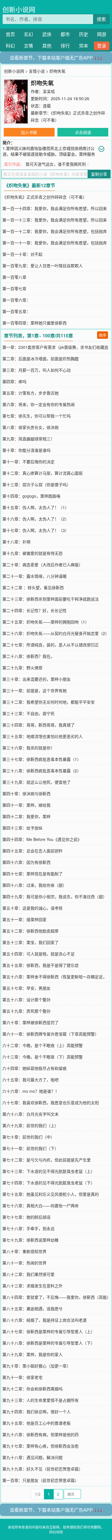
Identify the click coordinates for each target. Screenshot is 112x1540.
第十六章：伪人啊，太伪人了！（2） (35, 519)
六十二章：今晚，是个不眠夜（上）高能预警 (42, 1045)
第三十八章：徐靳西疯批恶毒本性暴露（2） (41, 770)
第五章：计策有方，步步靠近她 (30, 393)
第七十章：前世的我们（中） (28, 1137)
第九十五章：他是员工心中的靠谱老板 (36, 1423)
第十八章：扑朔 (16, 542)
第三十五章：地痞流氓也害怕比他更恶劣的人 (42, 736)
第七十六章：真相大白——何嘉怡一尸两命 (40, 1205)
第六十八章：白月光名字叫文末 (30, 1114)
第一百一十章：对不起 (22, 254)
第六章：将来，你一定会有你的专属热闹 (38, 404)
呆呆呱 (49, 91)
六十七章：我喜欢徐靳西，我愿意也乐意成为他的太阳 (50, 1102)
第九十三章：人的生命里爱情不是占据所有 (40, 1400)
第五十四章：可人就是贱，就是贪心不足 (38, 954)
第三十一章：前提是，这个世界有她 (34, 690)
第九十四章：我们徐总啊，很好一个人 (36, 1411)
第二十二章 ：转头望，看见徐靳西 (33, 587)
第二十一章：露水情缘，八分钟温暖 (34, 576)
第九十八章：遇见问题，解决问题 (32, 1457)
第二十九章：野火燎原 (22, 667)
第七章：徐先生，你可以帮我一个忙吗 (36, 416)
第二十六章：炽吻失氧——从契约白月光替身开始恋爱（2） (55, 633)
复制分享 (99, 174)
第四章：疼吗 (14, 381)
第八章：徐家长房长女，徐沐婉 (30, 427)
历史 (83, 34)
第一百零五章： (16, 311)
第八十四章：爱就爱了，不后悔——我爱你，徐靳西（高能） (56, 1297)
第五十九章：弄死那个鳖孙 (26, 1011)
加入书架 (29, 132)
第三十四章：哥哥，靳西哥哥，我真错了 (38, 725)
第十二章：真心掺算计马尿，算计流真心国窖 (42, 473)
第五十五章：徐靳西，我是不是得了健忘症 (40, 965)
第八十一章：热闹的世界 (24, 1263)
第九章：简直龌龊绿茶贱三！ (28, 439)
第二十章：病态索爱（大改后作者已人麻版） (42, 564)
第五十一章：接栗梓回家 (24, 919)
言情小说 (37, 71)
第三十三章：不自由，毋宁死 (28, 713)
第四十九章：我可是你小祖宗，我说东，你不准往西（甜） (54, 896)
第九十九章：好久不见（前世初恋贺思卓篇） (42, 1469)
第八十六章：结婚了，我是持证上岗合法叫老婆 (44, 1320)
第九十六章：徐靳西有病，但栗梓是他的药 (40, 1434)
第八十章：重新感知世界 (24, 1251)
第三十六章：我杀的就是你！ (28, 748)
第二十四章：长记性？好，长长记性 (34, 610)
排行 (65, 45)
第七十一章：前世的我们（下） (30, 1148)
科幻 (10, 45)
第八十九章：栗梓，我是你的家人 (32, 1354)
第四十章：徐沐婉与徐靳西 (26, 793)
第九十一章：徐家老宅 (22, 1377)
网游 (101, 34)
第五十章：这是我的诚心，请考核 (32, 908)
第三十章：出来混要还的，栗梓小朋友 (36, 679)
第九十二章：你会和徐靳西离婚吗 (32, 1388)
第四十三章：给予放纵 (22, 828)
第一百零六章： (16, 300)
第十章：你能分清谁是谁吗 (26, 450)
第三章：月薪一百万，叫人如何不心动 (36, 370)
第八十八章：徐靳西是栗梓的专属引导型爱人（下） (48, 1343)
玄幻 (28, 34)
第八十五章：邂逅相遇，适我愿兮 (32, 1308)
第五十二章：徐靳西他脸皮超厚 (30, 931)
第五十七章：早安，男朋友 (26, 988)
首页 (10, 34)
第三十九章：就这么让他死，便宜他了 (36, 782)
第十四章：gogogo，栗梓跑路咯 (31, 496)
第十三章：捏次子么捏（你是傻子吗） (36, 484)
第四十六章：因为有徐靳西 (26, 862)
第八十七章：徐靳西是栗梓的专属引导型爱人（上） (48, 1331)
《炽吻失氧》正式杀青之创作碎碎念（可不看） (44, 197)
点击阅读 (83, 132)
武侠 (46, 34)
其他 (46, 45)
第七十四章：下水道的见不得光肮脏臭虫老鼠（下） (48, 1182)
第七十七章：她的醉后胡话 (26, 1217)
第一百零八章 (14, 277)
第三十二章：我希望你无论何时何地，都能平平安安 (48, 702)
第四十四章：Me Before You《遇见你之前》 (42, 839)
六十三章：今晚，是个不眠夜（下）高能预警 (42, 1057)
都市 (65, 34)
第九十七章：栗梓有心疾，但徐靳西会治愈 (40, 1446)
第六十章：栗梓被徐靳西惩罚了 (30, 1022)
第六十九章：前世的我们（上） (30, 1125)
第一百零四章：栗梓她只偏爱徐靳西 (34, 323)
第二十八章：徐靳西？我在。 (28, 656)
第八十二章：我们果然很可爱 (28, 1274)
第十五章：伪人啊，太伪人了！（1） (35, 507)
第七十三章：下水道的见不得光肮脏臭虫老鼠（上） (48, 1171)
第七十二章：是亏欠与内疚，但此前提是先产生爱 (46, 1160)
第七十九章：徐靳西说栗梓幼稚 (30, 1240)
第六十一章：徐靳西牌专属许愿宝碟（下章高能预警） (50, 1034)
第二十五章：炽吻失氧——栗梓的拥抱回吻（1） (45, 622)
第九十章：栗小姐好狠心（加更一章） (36, 1366)
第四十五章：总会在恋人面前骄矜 (32, 851)
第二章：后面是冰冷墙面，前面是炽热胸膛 (40, 358)
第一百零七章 (14, 288)
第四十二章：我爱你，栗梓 (26, 816)
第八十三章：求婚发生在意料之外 (32, 1285)
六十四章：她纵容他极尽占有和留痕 (34, 1068)
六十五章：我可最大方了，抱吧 (30, 1079)
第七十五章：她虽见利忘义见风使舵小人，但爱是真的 (50, 1194)
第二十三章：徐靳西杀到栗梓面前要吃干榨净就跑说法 (50, 599)
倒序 (102, 335)
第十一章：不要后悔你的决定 (28, 461)
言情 (28, 45)
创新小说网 (18, 9)
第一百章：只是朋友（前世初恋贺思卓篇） (40, 1480)
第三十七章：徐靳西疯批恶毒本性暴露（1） (41, 759)
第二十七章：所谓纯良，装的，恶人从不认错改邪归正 (50, 645)
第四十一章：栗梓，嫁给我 (26, 805)
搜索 (101, 19)
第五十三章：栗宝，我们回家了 (30, 942)
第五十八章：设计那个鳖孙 (26, 999)
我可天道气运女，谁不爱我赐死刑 (56, 164)
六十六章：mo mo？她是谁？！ (30, 1091)
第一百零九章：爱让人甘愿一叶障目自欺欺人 (42, 265)
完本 (83, 45)
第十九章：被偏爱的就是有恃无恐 (32, 553)
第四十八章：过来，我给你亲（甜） (34, 885)
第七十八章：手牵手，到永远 (28, 1228)
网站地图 (56, 1531)
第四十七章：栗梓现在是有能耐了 (32, 873)
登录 (101, 45)
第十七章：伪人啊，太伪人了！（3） (35, 530)
